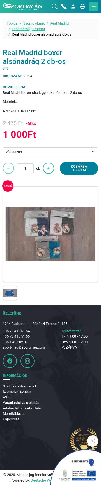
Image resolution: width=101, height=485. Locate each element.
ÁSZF (7, 397)
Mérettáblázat (14, 413)
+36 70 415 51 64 (16, 331)
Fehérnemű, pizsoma (28, 29)
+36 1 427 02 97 (15, 342)
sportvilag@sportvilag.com (24, 347)
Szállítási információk (20, 386)
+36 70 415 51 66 (16, 336)
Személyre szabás (17, 391)
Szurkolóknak (34, 23)
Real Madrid (59, 23)
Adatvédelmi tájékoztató (22, 408)
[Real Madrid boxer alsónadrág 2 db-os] (50, 234)
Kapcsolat (11, 419)
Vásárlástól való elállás (21, 402)
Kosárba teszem (79, 168)
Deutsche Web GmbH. (48, 480)
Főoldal (12, 23)
